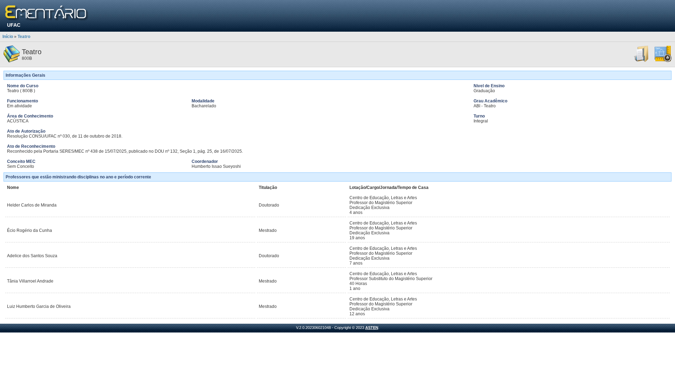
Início (7, 36)
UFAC (13, 25)
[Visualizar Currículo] (641, 60)
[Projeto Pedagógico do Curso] (663, 60)
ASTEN (371, 327)
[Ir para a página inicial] (47, 13)
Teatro (24, 36)
